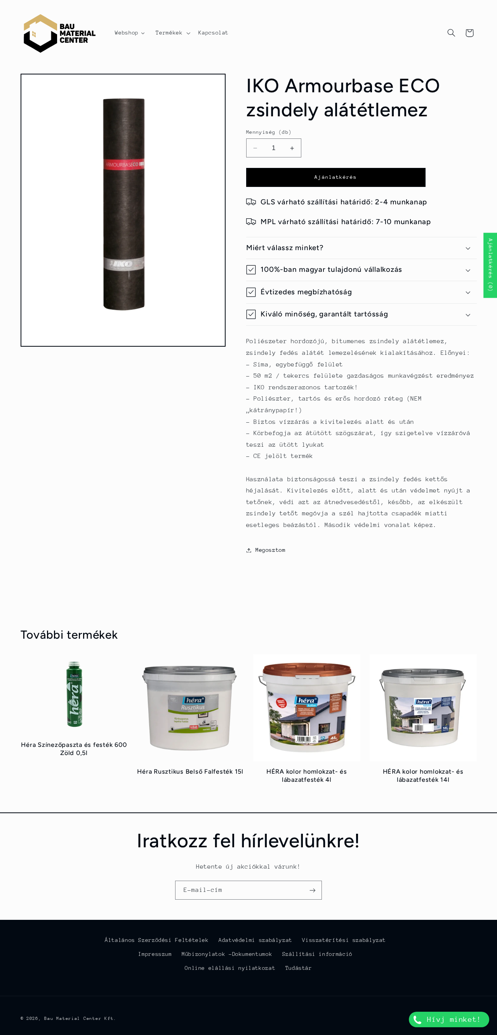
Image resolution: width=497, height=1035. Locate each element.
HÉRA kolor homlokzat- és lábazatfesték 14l (423, 775)
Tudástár (298, 968)
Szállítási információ (317, 954)
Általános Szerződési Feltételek (157, 940)
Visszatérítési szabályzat (344, 940)
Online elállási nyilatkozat (230, 968)
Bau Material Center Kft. (80, 1018)
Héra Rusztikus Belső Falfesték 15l (190, 771)
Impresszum (155, 954)
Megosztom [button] (270, 550)
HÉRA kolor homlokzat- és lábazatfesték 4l (306, 775)
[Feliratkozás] (312, 890)
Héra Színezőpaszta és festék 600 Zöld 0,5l (74, 748)
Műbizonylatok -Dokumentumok (227, 954)
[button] (172, 32)
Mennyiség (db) (269, 132)
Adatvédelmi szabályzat (255, 940)
